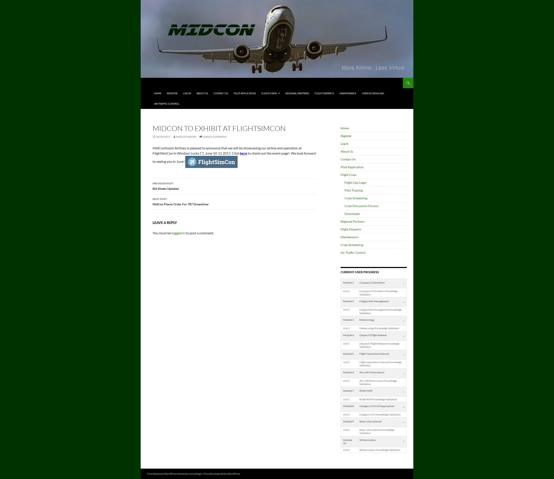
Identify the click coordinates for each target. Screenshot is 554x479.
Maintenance (348, 93)
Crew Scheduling (373, 93)
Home (157, 93)
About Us (202, 93)
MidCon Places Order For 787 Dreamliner (181, 201)
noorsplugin (195, 473)
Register (172, 93)
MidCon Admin (186, 136)
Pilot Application (245, 93)
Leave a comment (215, 136)
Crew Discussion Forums (361, 206)
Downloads (352, 214)
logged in (178, 233)
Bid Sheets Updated (166, 186)
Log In (187, 93)
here (243, 153)
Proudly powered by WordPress (222, 473)
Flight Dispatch (324, 93)
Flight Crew (269, 93)
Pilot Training (354, 190)
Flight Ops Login (355, 182)
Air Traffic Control (166, 103)
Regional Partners (297, 93)
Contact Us (221, 93)
